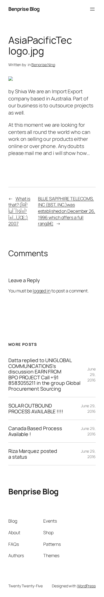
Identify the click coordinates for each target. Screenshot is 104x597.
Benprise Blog (24, 9)
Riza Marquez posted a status (32, 454)
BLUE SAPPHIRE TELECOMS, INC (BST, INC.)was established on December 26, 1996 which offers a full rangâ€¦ (66, 211)
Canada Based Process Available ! (35, 431)
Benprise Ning (43, 64)
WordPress (86, 585)
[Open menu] (92, 9)
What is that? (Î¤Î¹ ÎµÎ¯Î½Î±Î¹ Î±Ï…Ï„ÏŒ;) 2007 (19, 211)
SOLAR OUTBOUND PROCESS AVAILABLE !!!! (35, 408)
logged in (41, 291)
